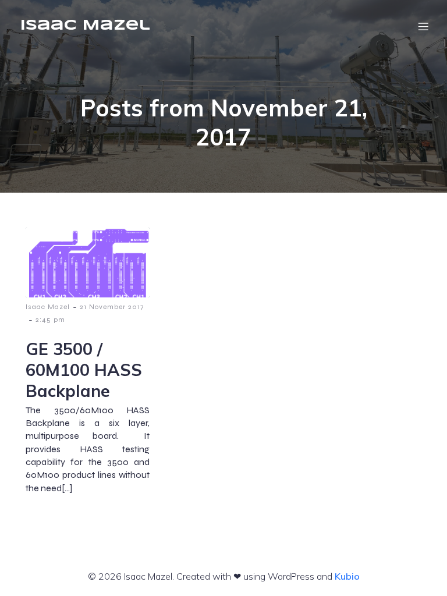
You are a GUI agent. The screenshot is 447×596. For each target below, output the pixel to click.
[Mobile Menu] (423, 26)
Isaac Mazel (48, 307)
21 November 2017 (112, 307)
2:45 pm (50, 319)
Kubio (347, 576)
